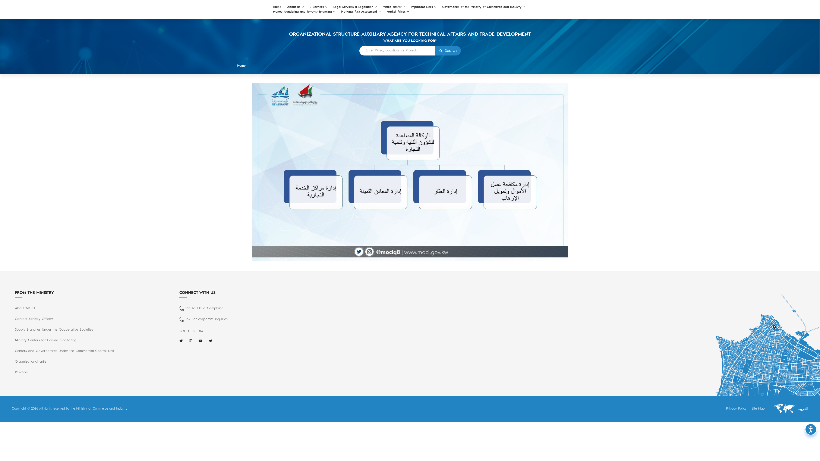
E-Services (317, 7)
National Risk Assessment (359, 11)
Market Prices (396, 11)
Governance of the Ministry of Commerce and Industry (481, 7)
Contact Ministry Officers (34, 319)
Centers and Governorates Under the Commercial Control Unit (64, 351)
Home (277, 7)
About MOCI (25, 308)
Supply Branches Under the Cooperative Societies (54, 329)
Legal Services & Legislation (353, 7)
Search (451, 51)
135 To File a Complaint (204, 308)
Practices (21, 372)
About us (293, 7)
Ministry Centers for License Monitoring (45, 340)
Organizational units (30, 361)
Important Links (422, 7)
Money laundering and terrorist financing (302, 11)
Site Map (758, 408)
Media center (392, 7)
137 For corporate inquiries (206, 319)
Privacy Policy (736, 408)
